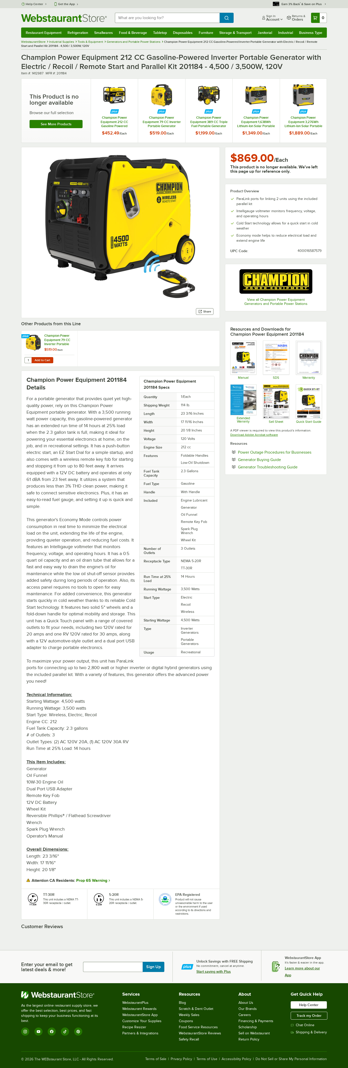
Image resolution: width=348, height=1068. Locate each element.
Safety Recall (189, 1039)
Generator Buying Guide (275, 459)
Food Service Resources (198, 1027)
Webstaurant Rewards (139, 1009)
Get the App (66, 4)
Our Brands (247, 1009)
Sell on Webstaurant (254, 1033)
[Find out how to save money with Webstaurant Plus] (114, 111)
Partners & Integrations (140, 1033)
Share (207, 311)
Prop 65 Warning (91, 880)
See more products (56, 124)
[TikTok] (65, 1032)
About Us (245, 1003)
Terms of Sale (155, 1059)
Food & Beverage (133, 33)
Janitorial (265, 33)
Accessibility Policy (236, 1059)
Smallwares (103, 33)
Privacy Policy (181, 1059)
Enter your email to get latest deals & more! (46, 967)
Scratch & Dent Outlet (196, 1009)
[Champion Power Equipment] (276, 281)
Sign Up (153, 967)
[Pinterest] (78, 1032)
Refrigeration (78, 33)
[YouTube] (38, 1032)
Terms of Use (206, 1059)
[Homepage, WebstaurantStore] (64, 18)
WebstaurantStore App (140, 1015)
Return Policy (248, 1039)
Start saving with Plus (213, 971)
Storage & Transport (235, 33)
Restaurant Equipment (43, 33)
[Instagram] (25, 1032)
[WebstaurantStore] (63, 995)
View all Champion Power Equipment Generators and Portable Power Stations (275, 302)
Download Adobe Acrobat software (254, 435)
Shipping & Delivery (311, 1032)
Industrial (285, 33)
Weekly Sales (189, 1015)
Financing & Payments (255, 1021)
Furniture (206, 33)
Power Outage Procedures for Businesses (280, 452)
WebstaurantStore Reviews (200, 1033)
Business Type (310, 33)
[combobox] (167, 18)
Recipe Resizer (134, 1027)
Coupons (186, 1021)
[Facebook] (52, 1032)
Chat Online (305, 1025)
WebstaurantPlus (135, 1003)
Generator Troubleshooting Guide (280, 467)
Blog (182, 1003)
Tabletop (160, 33)
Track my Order (309, 1015)
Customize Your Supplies (142, 1021)
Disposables (183, 33)
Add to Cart (42, 360)
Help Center (34, 4)
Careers (244, 1015)
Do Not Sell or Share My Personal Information (291, 1059)
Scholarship (247, 1027)
